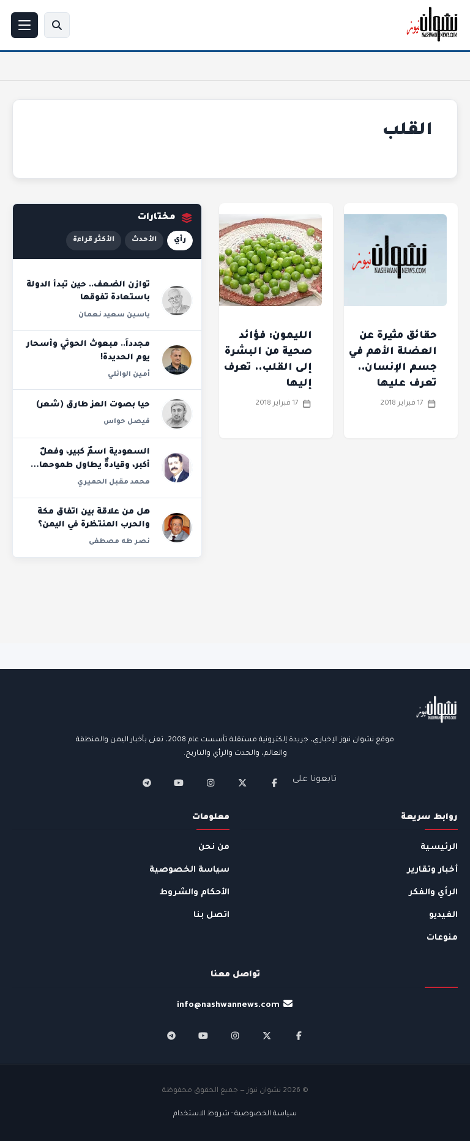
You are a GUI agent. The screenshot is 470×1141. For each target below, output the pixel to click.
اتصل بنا (211, 915)
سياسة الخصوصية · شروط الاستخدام (235, 1114)
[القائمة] (24, 25)
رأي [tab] (180, 240)
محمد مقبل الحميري (113, 482)
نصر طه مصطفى (119, 541)
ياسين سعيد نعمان (114, 315)
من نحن (213, 847)
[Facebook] (274, 783)
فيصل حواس (126, 421)
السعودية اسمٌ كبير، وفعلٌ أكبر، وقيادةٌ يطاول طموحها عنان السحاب (94, 465)
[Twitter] (242, 783)
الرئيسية (439, 847)
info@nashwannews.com (228, 1005)
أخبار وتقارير (432, 870)
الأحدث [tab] (144, 240)
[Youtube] (178, 783)
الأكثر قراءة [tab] (93, 240)
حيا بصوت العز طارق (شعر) (93, 405)
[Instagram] (210, 783)
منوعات (442, 938)
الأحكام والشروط (194, 892)
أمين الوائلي (129, 374)
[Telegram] (147, 783)
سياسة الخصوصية (189, 870)
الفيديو (443, 915)
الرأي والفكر (433, 892)
